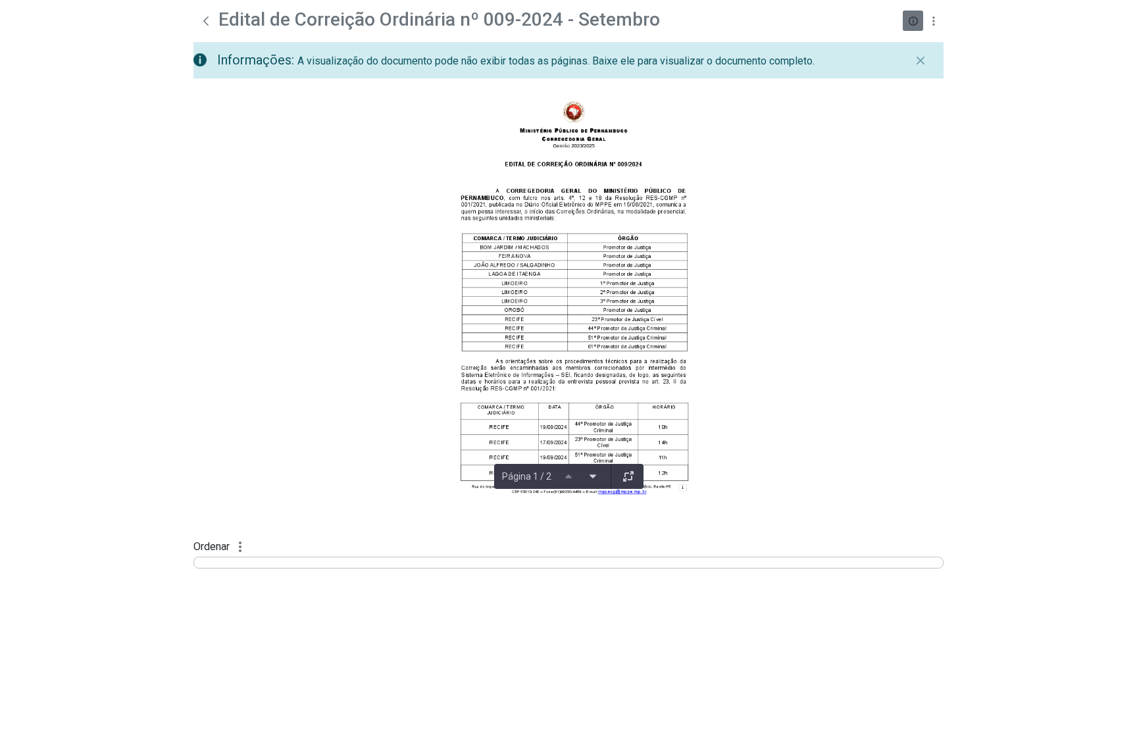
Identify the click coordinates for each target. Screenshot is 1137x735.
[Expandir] (628, 476)
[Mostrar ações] (933, 21)
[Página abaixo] (592, 476)
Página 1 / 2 (526, 476)
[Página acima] (568, 476)
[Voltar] (205, 21)
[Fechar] (920, 60)
